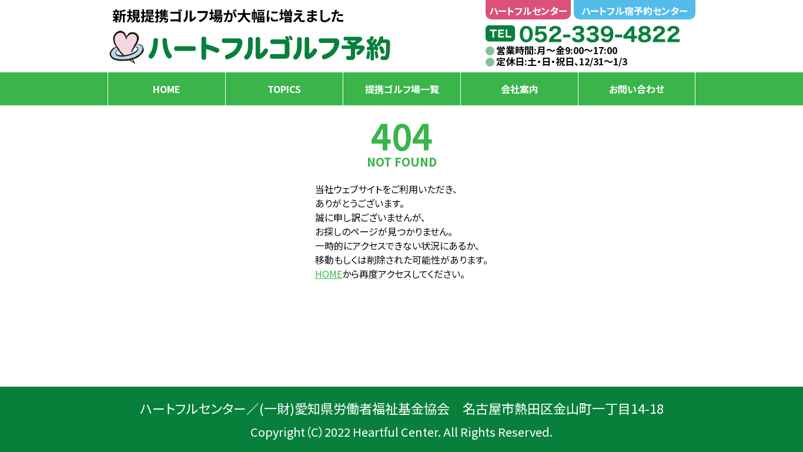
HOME (328, 274)
